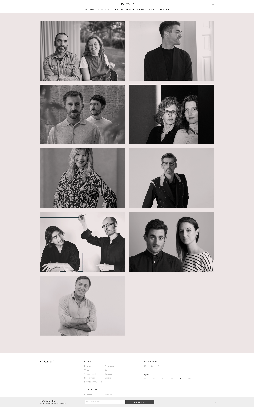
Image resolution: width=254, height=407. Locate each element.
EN (154, 379)
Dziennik (130, 9)
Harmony (88, 395)
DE (189, 379)
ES (145, 379)
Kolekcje (89, 9)
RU (163, 379)
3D (122, 9)
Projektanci (103, 9)
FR (172, 379)
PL (181, 379)
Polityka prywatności (93, 382)
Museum (108, 395)
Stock (152, 9)
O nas (115, 9)
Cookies (108, 378)
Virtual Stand (90, 374)
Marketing (163, 9)
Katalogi (141, 9)
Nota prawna (89, 378)
